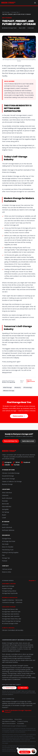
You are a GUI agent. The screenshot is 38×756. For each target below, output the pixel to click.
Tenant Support (10, 687)
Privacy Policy (18, 719)
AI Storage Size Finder (8, 541)
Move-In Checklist (7, 547)
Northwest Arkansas (8, 530)
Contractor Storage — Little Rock (12, 602)
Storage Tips (15, 12)
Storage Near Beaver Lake (10, 609)
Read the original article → (30, 381)
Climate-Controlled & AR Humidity (12, 630)
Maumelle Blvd (6, 506)
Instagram (8, 462)
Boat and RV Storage (8, 479)
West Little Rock (7, 493)
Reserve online (6, 572)
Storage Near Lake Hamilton (10, 614)
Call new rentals (7, 569)
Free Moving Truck (7, 550)
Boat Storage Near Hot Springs (11, 621)
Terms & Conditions (7, 719)
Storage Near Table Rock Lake (11, 612)
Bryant (4, 515)
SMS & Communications (8, 723)
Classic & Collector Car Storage (12, 481)
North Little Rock (7, 498)
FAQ (3, 555)
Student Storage (7, 588)
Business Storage (7, 484)
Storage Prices (6, 538)
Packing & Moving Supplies (10, 552)
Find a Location (18, 416)
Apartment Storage (8, 586)
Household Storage (8, 476)
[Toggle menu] (35, 2)
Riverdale (5, 501)
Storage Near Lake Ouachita (10, 616)
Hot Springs (5, 512)
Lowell (4, 518)
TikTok (17, 462)
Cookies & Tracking (22, 721)
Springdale (5, 509)
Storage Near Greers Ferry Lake (11, 619)
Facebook (27, 462)
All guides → (32, 580)
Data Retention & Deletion (9, 721)
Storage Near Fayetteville (10, 593)
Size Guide (5, 544)
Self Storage (5, 12)
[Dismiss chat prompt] (18, 749)
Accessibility (20, 723)
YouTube (16, 465)
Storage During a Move (9, 591)
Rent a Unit (24, 687)
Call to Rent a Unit (28, 441)
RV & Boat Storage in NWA (10, 623)
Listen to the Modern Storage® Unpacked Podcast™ (18, 711)
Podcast (4, 561)
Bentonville (5, 504)
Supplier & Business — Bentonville (12, 600)
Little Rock (5, 495)
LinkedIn (7, 465)
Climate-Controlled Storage (10, 473)
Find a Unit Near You (10, 441)
